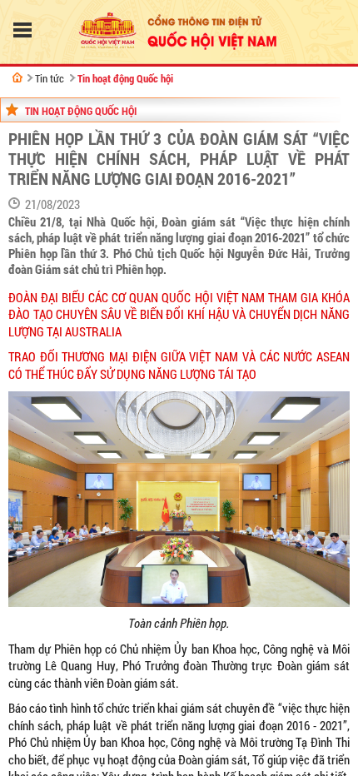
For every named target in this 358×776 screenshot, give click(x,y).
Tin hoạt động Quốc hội (125, 78)
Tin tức (49, 78)
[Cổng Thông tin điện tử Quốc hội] (17, 77)
